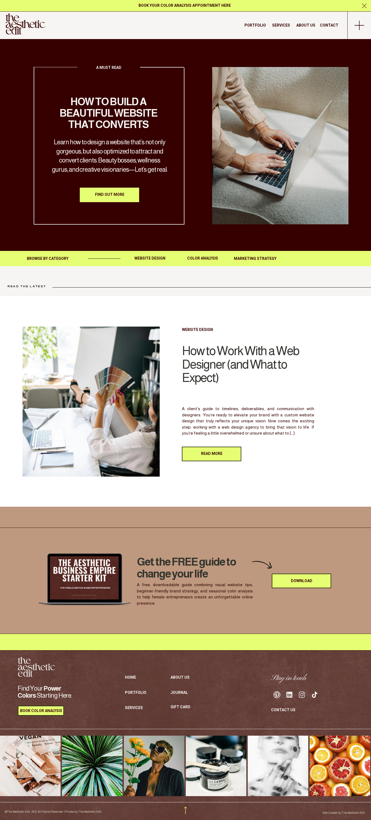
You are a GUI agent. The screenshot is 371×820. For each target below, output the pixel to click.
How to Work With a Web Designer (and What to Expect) (240, 364)
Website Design (197, 329)
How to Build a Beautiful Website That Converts (108, 113)
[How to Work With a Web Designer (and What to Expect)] (91, 402)
